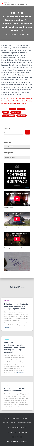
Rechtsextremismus (8, 115)
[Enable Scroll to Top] (30, 442)
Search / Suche (17, 437)
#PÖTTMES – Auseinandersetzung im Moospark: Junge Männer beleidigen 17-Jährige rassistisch (14, 347)
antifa (6, 385)
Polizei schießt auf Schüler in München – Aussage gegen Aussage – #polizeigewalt (16, 306)
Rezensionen (23, 432)
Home (13, 423)
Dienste (12, 109)
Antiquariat (16, 418)
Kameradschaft (16, 112)
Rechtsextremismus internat (17, 427)
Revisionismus (21, 115)
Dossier (5, 423)
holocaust (21, 109)
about (7, 418)
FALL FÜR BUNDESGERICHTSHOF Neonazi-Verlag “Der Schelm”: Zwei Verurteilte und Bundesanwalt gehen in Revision (16, 101)
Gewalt (6, 339)
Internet (5, 112)
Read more (8, 327)
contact (26, 418)
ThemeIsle (24, 441)
